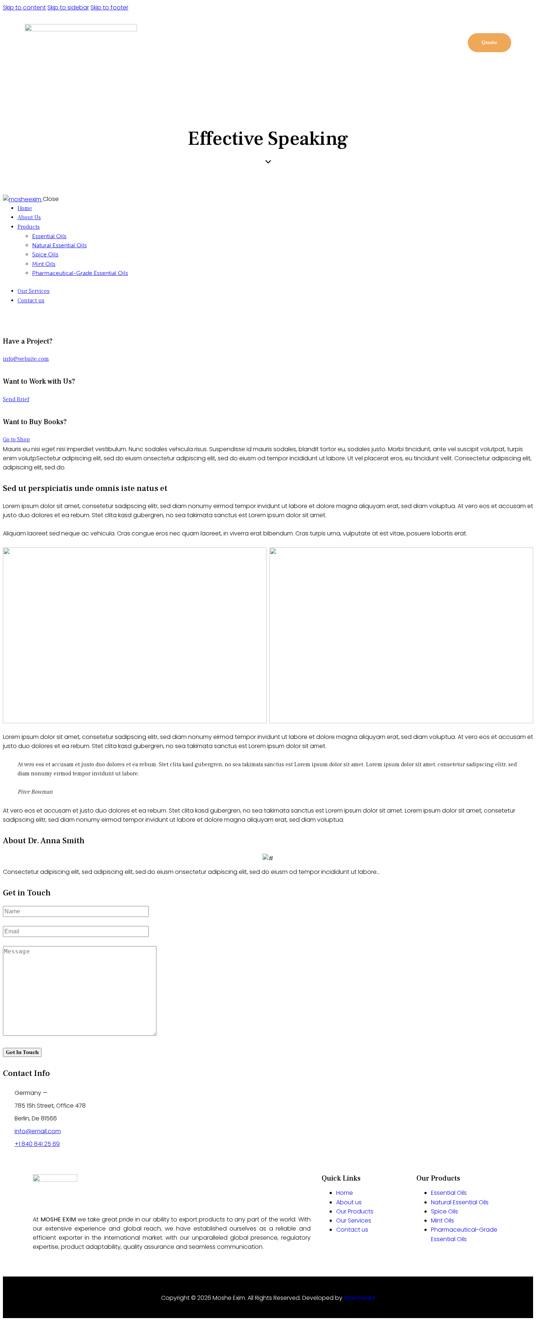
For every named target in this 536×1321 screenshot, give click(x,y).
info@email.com (38, 1131)
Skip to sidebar (68, 7)
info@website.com (26, 359)
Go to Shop (16, 439)
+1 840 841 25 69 (37, 1144)
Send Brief (16, 399)
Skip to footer (109, 7)
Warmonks (359, 1298)
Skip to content (24, 7)
